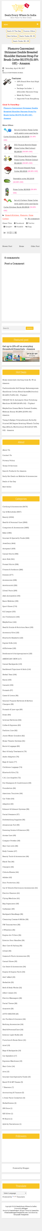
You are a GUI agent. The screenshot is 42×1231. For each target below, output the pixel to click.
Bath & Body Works (10, 987)
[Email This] (8, 232)
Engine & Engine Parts (12, 972)
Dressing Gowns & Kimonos (14, 830)
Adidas (5, 877)
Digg (29, 226)
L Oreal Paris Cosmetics (12, 1098)
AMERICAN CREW (10, 659)
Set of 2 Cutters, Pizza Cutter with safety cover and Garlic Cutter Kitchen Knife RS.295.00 (21, 203)
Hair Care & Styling (10, 945)
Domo (5, 715)
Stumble (19, 226)
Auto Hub (6, 559)
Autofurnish (7, 585)
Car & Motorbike (9, 512)
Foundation (7, 788)
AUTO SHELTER (9, 1014)
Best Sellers (12, 36)
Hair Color (7, 1066)
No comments (33, 218)
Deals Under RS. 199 (21, 41)
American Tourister (10, 793)
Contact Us (7, 455)
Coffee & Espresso (10, 725)
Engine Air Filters (10, 935)
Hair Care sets (8, 846)
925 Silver (6, 1113)
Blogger (26, 1168)
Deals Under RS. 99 (27, 36)
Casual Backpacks (10, 664)
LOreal (5, 951)
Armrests (6, 1008)
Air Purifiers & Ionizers (12, 1019)
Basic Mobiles (8, 601)
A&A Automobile (9, 596)
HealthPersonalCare (11, 1029)
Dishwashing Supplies (12, 819)
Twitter (31, 223)
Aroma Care (7, 835)
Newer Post (7, 246)
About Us (6, 450)
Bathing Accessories (11, 1024)
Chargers (6, 867)
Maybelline (7, 622)
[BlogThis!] (10, 232)
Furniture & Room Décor (12, 1040)
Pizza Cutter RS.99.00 (21, 189)
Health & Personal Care (12, 522)
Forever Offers (29, 31)
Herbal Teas (7, 674)
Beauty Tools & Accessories (14, 856)
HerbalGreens (8, 1103)
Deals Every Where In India (20, 15)
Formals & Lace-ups (10, 709)
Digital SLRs (7, 643)
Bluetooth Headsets (10, 638)
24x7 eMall (7, 977)
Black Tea (6, 861)
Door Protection (9, 882)
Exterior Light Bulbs (11, 1035)
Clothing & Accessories (12, 506)
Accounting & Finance (12, 1092)
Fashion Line (8, 730)
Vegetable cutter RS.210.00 (23, 178)
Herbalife (6, 982)
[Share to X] (13, 232)
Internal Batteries (10, 720)
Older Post (35, 246)
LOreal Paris (7, 590)
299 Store (6, 1108)
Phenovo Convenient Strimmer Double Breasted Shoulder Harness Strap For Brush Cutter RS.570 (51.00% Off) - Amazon (21, 56)
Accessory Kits (8, 632)
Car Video (6, 798)
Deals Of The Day (14, 31)
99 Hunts (6, 1119)
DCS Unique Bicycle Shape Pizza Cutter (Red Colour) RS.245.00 (25, 148)
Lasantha (35, 1210)
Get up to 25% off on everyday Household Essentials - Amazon (18, 347)
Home (21, 246)
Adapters (6, 804)
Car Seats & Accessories (12, 966)
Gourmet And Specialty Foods (15, 1077)
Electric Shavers (9, 893)
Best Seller (6, 487)
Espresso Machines (10, 1061)
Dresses (5, 575)
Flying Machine (9, 898)
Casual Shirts (8, 554)
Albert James (8, 993)
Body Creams (8, 851)
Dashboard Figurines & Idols (14, 669)
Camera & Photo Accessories (14, 956)
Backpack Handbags (11, 914)
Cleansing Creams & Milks (13, 919)
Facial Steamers (9, 814)
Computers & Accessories (13, 527)
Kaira (5, 680)
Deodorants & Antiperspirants (15, 653)
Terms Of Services (9, 466)
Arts (4, 1071)
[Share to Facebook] (16, 232)
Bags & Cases (8, 762)
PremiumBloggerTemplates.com (16, 1212)
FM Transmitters (9, 924)
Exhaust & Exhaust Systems (14, 809)
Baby (4, 533)
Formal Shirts (8, 564)
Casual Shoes (8, 961)
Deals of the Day (9, 481)
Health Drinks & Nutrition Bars (16, 627)
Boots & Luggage (9, 746)
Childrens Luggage (10, 767)
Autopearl (6, 548)
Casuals (6, 685)
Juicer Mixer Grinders (12, 735)
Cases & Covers (8, 695)
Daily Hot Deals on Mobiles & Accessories (19, 476)
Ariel (4, 1045)
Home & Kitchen (12, 215)
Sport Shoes (7, 606)
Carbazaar (6, 909)
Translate (21, 1197)
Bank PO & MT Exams (11, 1082)
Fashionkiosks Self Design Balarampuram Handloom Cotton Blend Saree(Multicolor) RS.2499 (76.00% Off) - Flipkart (20, 391)
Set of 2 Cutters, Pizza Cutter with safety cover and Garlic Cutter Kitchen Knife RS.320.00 (21, 133)
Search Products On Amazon (14, 471)
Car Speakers (8, 1056)
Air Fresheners (9, 617)
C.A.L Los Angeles (10, 777)
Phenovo (24, 215)
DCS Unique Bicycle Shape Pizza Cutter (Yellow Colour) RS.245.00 (26, 159)
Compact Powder (9, 840)
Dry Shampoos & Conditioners (15, 783)
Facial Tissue (8, 1003)
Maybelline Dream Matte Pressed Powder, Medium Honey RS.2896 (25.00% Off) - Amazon (19, 411)
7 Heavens (7, 1087)
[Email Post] (4, 232)
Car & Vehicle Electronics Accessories (18, 888)
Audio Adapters (9, 756)
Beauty (5, 517)
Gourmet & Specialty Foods (13, 538)
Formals (6, 690)
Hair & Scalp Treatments (13, 751)
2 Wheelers (7, 930)
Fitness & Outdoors (10, 569)
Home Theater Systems (12, 741)
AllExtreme (7, 648)
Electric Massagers (10, 998)
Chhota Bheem (8, 872)
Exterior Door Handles (12, 940)
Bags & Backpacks (10, 1050)
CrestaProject (14, 1210)
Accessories (7, 580)
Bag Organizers (9, 903)
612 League (7, 611)
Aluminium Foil (9, 825)
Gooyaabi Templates (21, 1214)
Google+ (8, 226)
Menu (6, 24)
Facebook (20, 223)
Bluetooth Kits (8, 772)
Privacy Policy (8, 460)
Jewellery (6, 543)
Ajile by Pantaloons (10, 1124)
